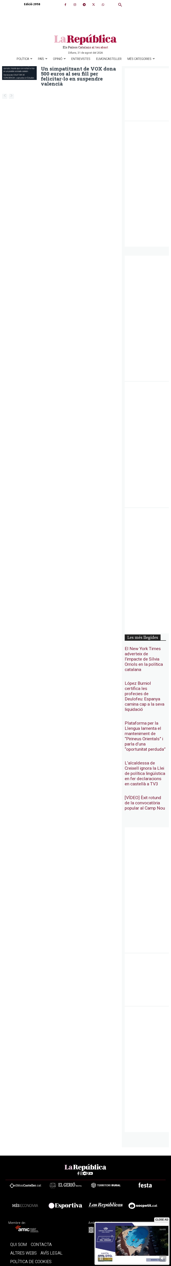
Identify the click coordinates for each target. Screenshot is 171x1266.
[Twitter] (93, 4)
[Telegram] (84, 4)
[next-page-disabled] (11, 96)
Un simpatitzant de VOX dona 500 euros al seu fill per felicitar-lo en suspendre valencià (78, 76)
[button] (120, 5)
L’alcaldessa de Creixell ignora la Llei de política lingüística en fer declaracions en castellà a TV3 (145, 773)
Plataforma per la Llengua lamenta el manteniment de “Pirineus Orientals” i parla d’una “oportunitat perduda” (145, 736)
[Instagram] (74, 4)
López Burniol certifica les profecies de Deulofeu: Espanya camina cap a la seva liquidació (144, 696)
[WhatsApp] (103, 4)
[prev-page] (4, 96)
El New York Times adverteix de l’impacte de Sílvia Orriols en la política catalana (144, 659)
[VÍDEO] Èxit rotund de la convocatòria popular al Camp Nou (145, 803)
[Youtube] (91, 1173)
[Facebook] (65, 4)
